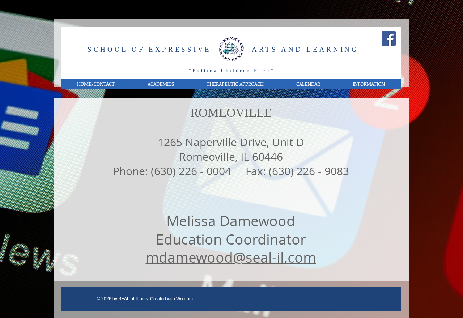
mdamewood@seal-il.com (231, 257)
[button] (160, 84)
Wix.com (184, 298)
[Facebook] (389, 38)
